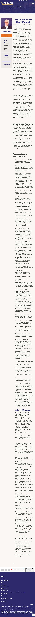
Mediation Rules (4, 590)
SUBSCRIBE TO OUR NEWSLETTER (29, 569)
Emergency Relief (4, 588)
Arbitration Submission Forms (7, 599)
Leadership (3, 579)
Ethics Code (3, 601)
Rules (2, 582)
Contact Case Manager (7, 36)
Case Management (5, 580)
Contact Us (26, 0)
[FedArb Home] (7, 3)
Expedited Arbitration (5, 586)
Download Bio (7, 31)
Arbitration (3, 585)
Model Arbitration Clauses (6, 598)
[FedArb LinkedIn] (33, 604)
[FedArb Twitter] (31, 604)
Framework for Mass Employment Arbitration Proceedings (13, 592)
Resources (3, 595)
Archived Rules (4, 593)
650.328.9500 (22, 0)
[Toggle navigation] (33, 3)
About (2, 576)
